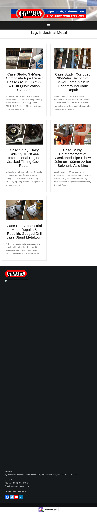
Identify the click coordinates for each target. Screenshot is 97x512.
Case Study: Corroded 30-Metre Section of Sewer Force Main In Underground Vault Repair (73, 82)
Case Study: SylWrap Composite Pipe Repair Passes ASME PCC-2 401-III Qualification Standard (24, 82)
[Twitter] (12, 497)
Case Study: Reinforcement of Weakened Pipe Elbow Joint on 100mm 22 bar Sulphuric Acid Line (72, 158)
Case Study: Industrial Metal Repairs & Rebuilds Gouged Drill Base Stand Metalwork (24, 231)
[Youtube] (16, 497)
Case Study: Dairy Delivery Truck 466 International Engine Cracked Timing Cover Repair (24, 158)
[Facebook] (7, 497)
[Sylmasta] (48, 14)
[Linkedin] (21, 497)
